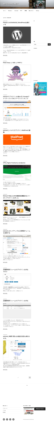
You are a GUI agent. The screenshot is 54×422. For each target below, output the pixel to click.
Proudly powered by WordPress (28, 419)
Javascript (16, 10)
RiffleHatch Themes (40, 408)
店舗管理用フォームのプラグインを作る (15, 300)
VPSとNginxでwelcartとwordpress (14, 163)
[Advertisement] (42, 30)
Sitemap (37, 10)
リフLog (4, 410)
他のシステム (31, 10)
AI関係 (26, 10)
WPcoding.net (10, 4)
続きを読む (5, 55)
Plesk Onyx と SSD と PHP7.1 (12, 62)
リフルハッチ (5, 408)
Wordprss (10, 10)
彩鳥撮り (4, 412)
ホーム (4, 10)
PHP (21, 10)
